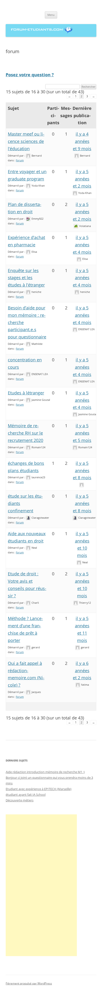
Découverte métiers (19, 800)
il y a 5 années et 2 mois (82, 179)
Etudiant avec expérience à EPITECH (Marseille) (38, 789)
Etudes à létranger (26, 393)
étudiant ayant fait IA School (26, 794)
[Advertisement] (41, 885)
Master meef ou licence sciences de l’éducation (26, 141)
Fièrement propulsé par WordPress (29, 983)
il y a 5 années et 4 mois (82, 245)
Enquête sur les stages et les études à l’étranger (26, 278)
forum (20, 160)
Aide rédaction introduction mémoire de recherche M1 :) (45, 772)
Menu (51, 15)
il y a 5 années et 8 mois (82, 470)
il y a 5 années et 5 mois (82, 433)
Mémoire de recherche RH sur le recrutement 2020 (25, 433)
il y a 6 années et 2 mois (82, 670)
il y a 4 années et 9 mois (82, 141)
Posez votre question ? (30, 74)
